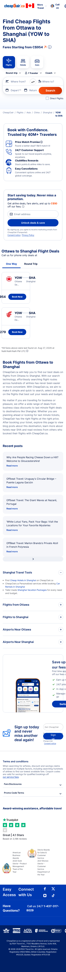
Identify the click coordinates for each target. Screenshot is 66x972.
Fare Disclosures (13, 784)
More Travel (40, 6)
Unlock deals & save (33, 222)
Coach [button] (48, 73)
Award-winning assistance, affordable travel (32, 808)
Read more (12, 465)
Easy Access (9, 892)
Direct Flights (56, 98)
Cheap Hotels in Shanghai (23, 580)
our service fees (11, 777)
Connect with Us (26, 892)
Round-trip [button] (11, 73)
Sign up (53, 736)
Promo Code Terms (14, 792)
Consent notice (14, 235)
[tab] (9, 62)
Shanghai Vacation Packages (32, 590)
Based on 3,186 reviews (15, 836)
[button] (55, 6)
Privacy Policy (28, 235)
